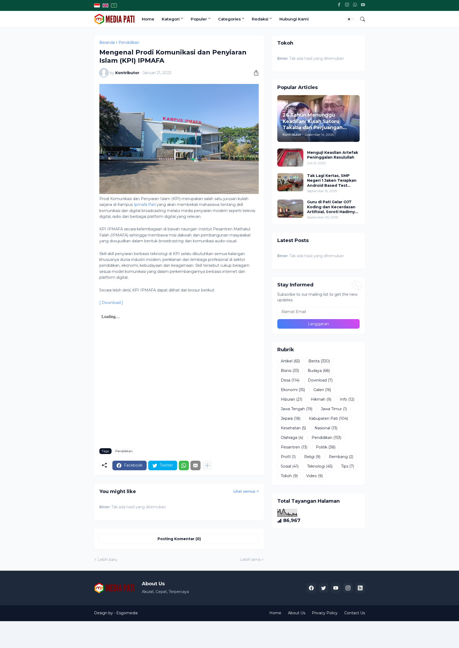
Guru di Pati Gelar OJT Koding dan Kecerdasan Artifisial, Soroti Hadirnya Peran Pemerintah (332, 207)
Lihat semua (244, 491)
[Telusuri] (360, 19)
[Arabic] (114, 5)
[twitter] (323, 588)
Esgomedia (127, 613)
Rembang (341, 456)
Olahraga (292, 437)
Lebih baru (107, 559)
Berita (319, 361)
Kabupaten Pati (328, 418)
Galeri (322, 389)
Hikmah (321, 399)
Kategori (171, 19)
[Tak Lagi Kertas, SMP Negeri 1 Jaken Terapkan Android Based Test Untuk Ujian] (290, 182)
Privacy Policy (325, 613)
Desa (290, 380)
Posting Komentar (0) (179, 538)
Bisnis (290, 370)
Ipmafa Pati (145, 204)
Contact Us (354, 613)
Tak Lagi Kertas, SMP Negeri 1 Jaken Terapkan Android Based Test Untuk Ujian (331, 180)
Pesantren (294, 447)
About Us (296, 613)
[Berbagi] (254, 72)
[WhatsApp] (355, 5)
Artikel (290, 361)
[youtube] (336, 588)
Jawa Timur (334, 408)
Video (314, 475)
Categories (229, 19)
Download (320, 380)
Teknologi (320, 466)
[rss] (360, 588)
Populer (199, 19)
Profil (288, 456)
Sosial (290, 466)
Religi (312, 456)
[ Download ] (111, 302)
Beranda (107, 42)
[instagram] (348, 588)
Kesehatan (293, 428)
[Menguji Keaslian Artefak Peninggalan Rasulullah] (290, 158)
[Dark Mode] (350, 19)
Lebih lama (250, 559)
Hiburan (291, 399)
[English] (105, 5)
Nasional (325, 428)
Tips (347, 466)
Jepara (290, 418)
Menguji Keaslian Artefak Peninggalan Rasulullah (332, 155)
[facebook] (311, 588)
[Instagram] (347, 5)
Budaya (319, 370)
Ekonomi (293, 389)
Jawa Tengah (296, 408)
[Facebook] (339, 5)
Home (148, 19)
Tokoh (289, 475)
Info (347, 399)
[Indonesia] (97, 5)
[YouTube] (363, 5)
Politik (325, 447)
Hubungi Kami (294, 19)
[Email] (195, 465)
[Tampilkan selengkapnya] (207, 465)
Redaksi (260, 19)
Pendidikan (128, 42)
